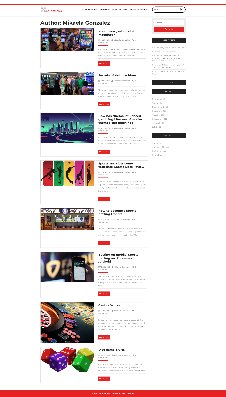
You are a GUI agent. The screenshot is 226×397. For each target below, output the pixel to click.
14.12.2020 (105, 128)
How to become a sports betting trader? (117, 212)
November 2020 (160, 111)
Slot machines (89, 9)
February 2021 (159, 99)
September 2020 (160, 119)
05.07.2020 (105, 355)
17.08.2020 (105, 311)
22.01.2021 (105, 81)
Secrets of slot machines (117, 75)
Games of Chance (138, 9)
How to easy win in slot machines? (116, 33)
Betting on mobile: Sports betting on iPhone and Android (118, 258)
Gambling (105, 9)
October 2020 (159, 115)
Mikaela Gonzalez (122, 40)
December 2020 (160, 107)
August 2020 (158, 123)
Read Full (104, 63)
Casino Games (109, 305)
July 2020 (156, 127)
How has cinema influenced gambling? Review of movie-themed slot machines (120, 119)
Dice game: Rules (111, 349)
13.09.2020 (105, 267)
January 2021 (158, 103)
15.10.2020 (104, 219)
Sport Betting (119, 9)
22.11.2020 (105, 172)
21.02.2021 (105, 40)
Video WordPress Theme (105, 393)
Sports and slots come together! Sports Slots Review (121, 165)
